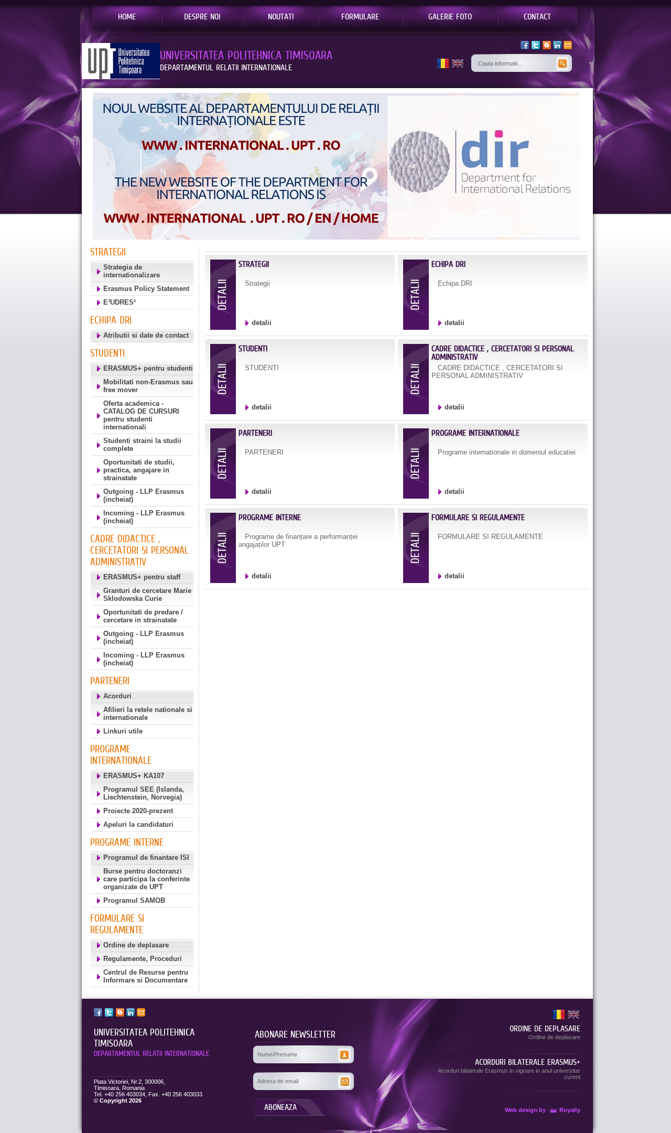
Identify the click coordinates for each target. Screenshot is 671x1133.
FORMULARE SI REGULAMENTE (478, 517)
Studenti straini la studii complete (142, 444)
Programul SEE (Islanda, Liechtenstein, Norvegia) (143, 793)
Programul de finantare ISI (146, 857)
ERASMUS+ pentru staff (141, 577)
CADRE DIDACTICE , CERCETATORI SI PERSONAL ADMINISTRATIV (502, 352)
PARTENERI (255, 432)
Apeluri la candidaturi (138, 824)
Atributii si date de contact (146, 335)
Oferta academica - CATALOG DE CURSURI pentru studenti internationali (141, 415)
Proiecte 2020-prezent (138, 811)
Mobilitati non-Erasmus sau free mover (148, 386)
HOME (127, 16)
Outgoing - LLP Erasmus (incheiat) (143, 495)
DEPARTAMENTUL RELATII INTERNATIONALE (151, 1053)
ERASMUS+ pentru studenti (148, 368)
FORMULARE (360, 16)
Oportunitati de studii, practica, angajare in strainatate (139, 470)
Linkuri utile (123, 731)
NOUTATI (281, 16)
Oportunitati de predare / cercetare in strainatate (143, 616)
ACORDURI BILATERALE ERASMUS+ (527, 1061)
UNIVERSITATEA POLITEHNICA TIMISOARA (144, 1038)
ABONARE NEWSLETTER (295, 1034)
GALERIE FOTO (450, 16)
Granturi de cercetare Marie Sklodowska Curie (147, 594)
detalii (262, 323)
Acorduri (117, 696)
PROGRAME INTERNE (270, 517)
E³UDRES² (119, 302)
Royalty (569, 1110)
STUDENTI (253, 348)
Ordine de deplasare (136, 945)
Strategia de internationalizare (131, 271)
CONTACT (537, 16)
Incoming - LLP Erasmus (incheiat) (144, 517)
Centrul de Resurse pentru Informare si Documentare (145, 976)
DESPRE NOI (202, 16)
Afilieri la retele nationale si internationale (147, 713)
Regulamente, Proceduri (142, 959)
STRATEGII (254, 264)
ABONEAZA (280, 1107)
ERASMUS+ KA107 (133, 776)
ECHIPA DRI (448, 264)
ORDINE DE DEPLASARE (545, 1028)
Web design (521, 1110)
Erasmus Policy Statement (146, 289)
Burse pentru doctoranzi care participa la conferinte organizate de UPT (146, 879)
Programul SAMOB (134, 900)
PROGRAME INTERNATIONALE (475, 432)
